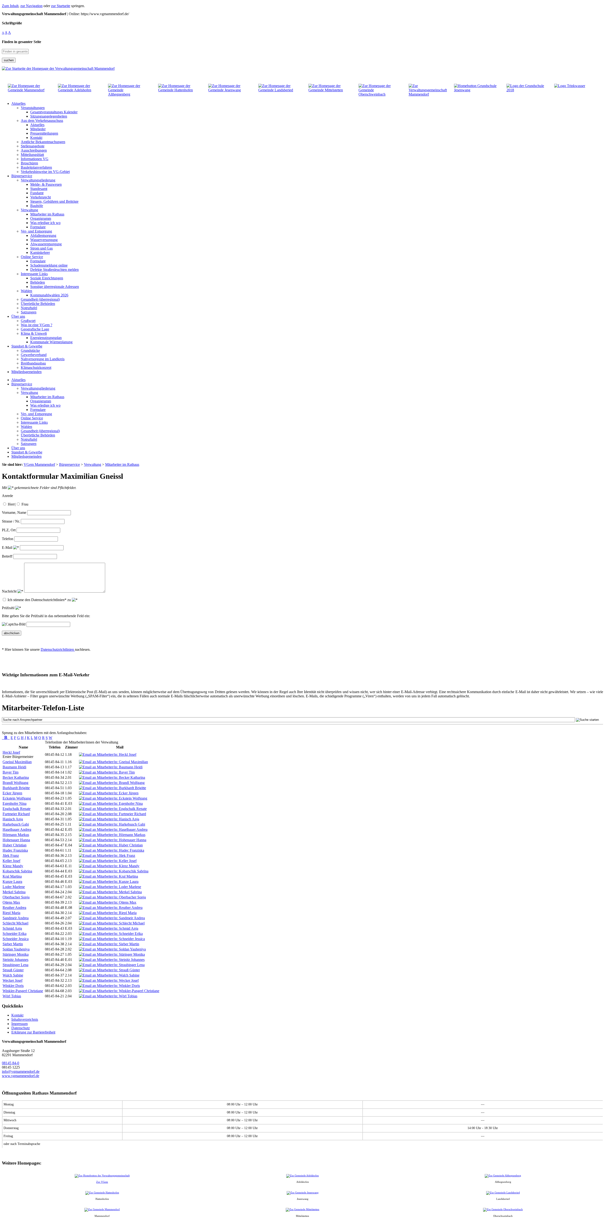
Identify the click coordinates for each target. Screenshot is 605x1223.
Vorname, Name (14, 512)
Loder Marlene (14, 887)
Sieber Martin (13, 944)
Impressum (19, 1024)
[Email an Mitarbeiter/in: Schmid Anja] (108, 928)
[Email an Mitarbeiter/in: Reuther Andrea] (111, 908)
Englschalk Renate (16, 809)
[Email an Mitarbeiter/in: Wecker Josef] (109, 980)
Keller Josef (11, 861)
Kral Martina (12, 876)
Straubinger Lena (15, 965)
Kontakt (17, 1015)
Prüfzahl (8, 608)
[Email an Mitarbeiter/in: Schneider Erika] (111, 934)
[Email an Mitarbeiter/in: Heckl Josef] (107, 754)
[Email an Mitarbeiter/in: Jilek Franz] (107, 855)
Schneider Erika (14, 934)
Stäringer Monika (16, 954)
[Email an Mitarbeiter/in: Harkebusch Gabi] (112, 824)
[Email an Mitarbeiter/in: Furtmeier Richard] (112, 814)
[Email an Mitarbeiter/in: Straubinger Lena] (112, 965)
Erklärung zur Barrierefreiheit (33, 1032)
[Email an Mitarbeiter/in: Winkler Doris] (109, 986)
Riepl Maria (11, 913)
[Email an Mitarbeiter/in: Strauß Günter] (109, 970)
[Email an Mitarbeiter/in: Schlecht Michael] (112, 923)
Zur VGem (102, 1181)
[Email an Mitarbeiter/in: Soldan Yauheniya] (112, 949)
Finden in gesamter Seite (21, 42)
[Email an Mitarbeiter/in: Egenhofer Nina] (111, 803)
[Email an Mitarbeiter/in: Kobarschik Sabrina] (113, 871)
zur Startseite (60, 6)
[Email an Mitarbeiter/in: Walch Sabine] (109, 975)
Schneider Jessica (16, 939)
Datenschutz (20, 1028)
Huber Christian (14, 845)
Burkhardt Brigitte (16, 788)
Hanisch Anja (13, 819)
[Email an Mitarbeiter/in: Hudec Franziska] (111, 850)
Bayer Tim (10, 772)
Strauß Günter (13, 970)
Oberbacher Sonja (16, 897)
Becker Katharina (16, 777)
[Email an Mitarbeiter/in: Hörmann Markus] (112, 835)
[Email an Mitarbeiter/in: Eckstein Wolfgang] (113, 798)
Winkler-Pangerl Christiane (23, 991)
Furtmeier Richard (16, 814)
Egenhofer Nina (14, 803)
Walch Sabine (13, 975)
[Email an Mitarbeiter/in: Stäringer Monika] (112, 954)
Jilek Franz (11, 855)
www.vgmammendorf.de (20, 1076)
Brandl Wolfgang (15, 783)
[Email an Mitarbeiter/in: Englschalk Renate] (113, 809)
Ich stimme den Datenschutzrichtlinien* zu (40, 600)
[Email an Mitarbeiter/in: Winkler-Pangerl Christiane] (119, 991)
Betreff (7, 556)
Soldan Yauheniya (16, 949)
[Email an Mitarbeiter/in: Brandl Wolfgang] (112, 783)
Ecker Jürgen (12, 793)
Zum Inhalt (10, 6)
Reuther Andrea (14, 908)
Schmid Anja (12, 928)
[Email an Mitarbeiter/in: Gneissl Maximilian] (113, 762)
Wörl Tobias (12, 996)
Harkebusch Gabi (16, 824)
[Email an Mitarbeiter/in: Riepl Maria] (108, 913)
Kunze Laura (12, 882)
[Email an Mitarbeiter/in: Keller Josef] (108, 861)
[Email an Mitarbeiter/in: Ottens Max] (107, 902)
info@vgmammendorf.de (20, 1071)
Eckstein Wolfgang (17, 798)
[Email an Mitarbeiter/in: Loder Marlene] (110, 887)
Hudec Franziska (15, 850)
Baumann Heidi (14, 767)
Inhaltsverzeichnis (24, 1019)
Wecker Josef (12, 980)
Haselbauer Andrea (17, 829)
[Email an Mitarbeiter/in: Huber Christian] (111, 845)
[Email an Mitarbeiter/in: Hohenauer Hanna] (112, 840)
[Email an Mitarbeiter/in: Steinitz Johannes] (112, 960)
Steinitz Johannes (15, 960)
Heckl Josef (11, 752)
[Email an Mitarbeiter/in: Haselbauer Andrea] (113, 829)
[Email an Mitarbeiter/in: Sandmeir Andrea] (112, 918)
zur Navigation (31, 6)
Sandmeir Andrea (16, 918)
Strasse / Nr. (11, 521)
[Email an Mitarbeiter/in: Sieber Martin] (109, 944)
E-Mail (7, 548)
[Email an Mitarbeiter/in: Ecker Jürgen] (108, 793)
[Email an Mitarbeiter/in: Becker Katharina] (112, 777)
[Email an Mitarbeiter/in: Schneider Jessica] (112, 939)
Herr (11, 504)
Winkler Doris (13, 986)
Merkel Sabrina (14, 892)
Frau (25, 504)
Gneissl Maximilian (17, 762)
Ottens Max (11, 902)
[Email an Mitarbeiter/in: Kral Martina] (108, 876)
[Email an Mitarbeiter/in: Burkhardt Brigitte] (112, 788)
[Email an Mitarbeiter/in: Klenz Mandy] (109, 866)
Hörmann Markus (16, 835)
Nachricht (9, 591)
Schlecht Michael (15, 923)
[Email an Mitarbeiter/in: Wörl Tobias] (108, 996)
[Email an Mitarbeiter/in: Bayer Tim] (107, 772)
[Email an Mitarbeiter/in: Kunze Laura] (108, 882)
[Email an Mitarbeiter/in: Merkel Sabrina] (110, 892)
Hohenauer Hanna (16, 840)
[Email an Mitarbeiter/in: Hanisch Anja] (109, 819)
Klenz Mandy (13, 866)
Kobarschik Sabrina (17, 871)
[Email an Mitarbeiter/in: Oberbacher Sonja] (112, 897)
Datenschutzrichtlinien (58, 649)
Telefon (7, 539)
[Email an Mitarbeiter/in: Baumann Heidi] (111, 767)
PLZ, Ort (9, 530)
